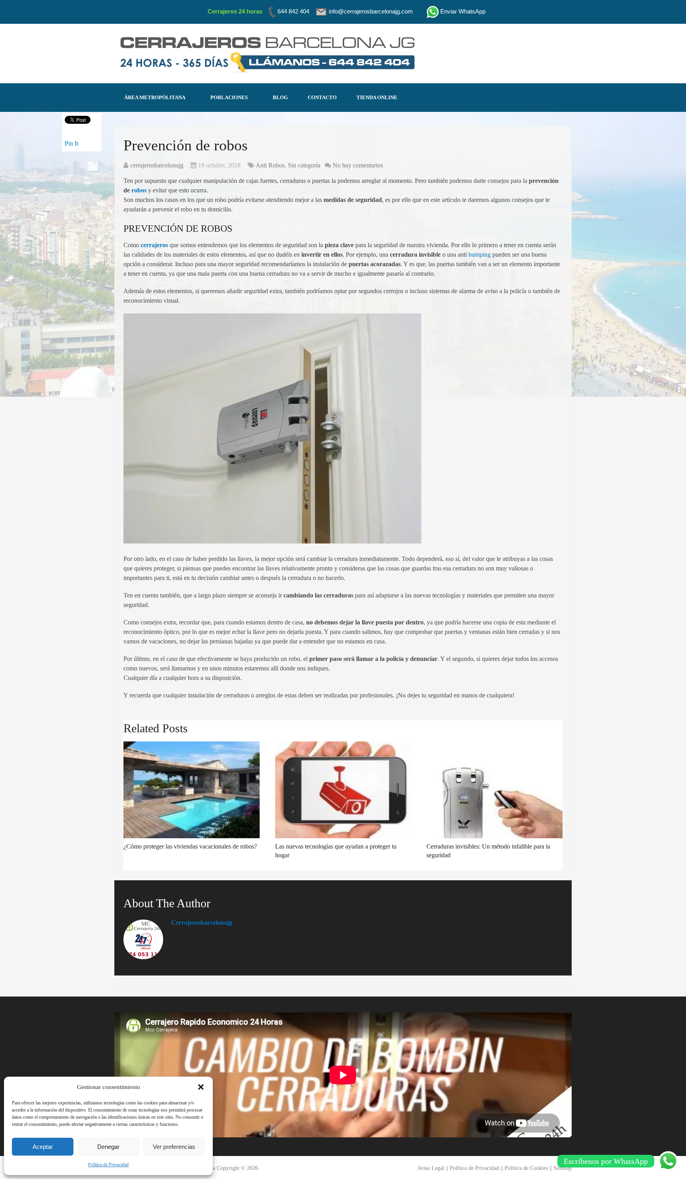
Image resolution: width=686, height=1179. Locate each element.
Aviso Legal (430, 1168)
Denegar (108, 1146)
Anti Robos (270, 165)
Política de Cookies (526, 1168)
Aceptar (43, 1146)
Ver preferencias (174, 1146)
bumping (479, 254)
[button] (201, 1087)
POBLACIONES (229, 97)
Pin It (71, 143)
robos (138, 190)
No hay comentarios (358, 165)
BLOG (280, 97)
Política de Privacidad (108, 1164)
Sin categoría (304, 165)
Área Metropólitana (154, 97)
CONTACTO (322, 97)
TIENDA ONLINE (376, 97)
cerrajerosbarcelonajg (156, 165)
